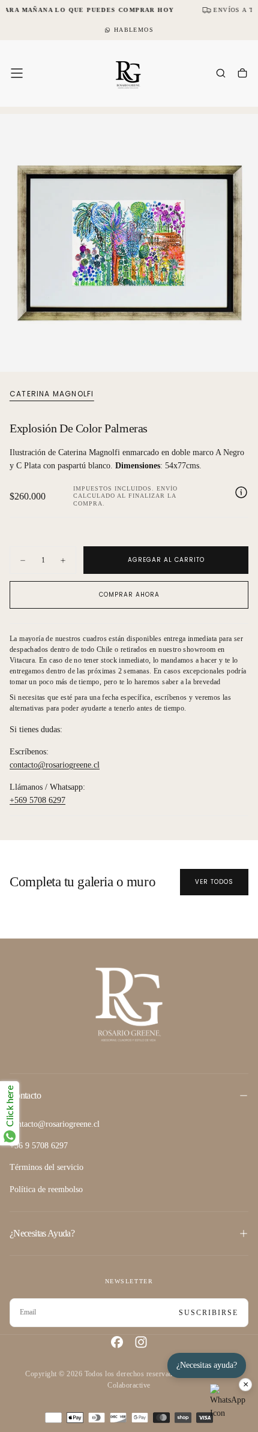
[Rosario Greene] (129, 1003)
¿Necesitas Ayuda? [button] (42, 1233)
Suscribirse (208, 1312)
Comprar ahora (129, 594)
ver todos (214, 881)
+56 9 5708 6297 (39, 1145)
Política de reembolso (46, 1189)
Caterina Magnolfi (52, 394)
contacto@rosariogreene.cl (55, 764)
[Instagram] (141, 1342)
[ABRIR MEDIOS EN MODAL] (242, 356)
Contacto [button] (25, 1095)
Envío (167, 488)
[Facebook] (117, 1342)
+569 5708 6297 (37, 800)
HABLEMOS (134, 29)
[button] (17, 73)
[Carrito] (242, 74)
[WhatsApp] (228, 1402)
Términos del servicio (46, 1167)
